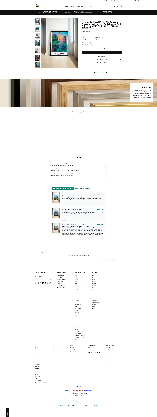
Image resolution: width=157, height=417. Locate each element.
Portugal (94, 304)
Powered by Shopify (78, 395)
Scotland (94, 298)
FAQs (90, 6)
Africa (76, 275)
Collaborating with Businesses (41, 382)
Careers (36, 378)
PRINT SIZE (85, 37)
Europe (76, 291)
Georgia (36, 351)
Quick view (45, 142)
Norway (93, 296)
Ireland (93, 289)
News (71, 345)
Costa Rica (77, 289)
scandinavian (77, 327)
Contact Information (110, 351)
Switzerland (94, 300)
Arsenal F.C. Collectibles (80, 335)
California (37, 347)
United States (77, 318)
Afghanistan (55, 345)
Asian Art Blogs (73, 349)
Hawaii (36, 358)
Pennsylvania (37, 364)
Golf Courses (77, 296)
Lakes (76, 298)
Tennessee (37, 366)
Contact (78, 6)
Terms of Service (109, 353)
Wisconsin (37, 368)
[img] (78, 188)
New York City (38, 353)
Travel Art (72, 351)
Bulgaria (94, 281)
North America (78, 308)
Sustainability (37, 376)
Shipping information (102, 62)
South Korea (55, 353)
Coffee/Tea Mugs (78, 287)
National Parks (78, 304)
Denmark (94, 283)
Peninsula (77, 312)
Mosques (76, 320)
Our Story (37, 374)
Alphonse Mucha (60, 275)
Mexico (76, 310)
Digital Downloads (102, 65)
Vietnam (54, 358)
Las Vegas (77, 339)
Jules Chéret (59, 277)
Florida (36, 349)
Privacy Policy (108, 355)
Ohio (36, 360)
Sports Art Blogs (73, 347)
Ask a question (102, 67)
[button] (77, 240)
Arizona (36, 345)
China (54, 347)
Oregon (36, 362)
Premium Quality (102, 59)
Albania (93, 275)
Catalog (72, 6)
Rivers (76, 314)
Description (102, 56)
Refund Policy (108, 349)
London (93, 291)
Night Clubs (77, 306)
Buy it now (102, 52)
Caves (76, 283)
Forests (76, 293)
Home (66, 6)
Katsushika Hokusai (61, 279)
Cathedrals (77, 285)
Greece (93, 308)
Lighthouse (77, 325)
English (137, 0)
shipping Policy (109, 347)
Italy (93, 287)
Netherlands (94, 293)
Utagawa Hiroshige (61, 285)
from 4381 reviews (85, 188)
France (93, 306)
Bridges (76, 279)
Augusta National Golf (79, 337)
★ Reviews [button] (7, 413)
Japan (54, 349)
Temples (76, 329)
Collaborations (38, 380)
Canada (76, 281)
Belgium (94, 279)
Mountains (77, 300)
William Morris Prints (61, 287)
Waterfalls (77, 323)
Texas (36, 355)
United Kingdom (95, 302)
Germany (94, 285)
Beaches (76, 277)
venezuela (77, 331)
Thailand (54, 355)
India (54, 351)
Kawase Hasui (60, 281)
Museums (77, 302)
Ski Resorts (77, 316)
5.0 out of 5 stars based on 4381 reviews (81, 405)
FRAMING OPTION (98, 37)
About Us (84, 6)
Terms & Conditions (110, 345)
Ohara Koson (59, 283)
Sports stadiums (78, 333)
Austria (93, 277)
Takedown (108, 360)
